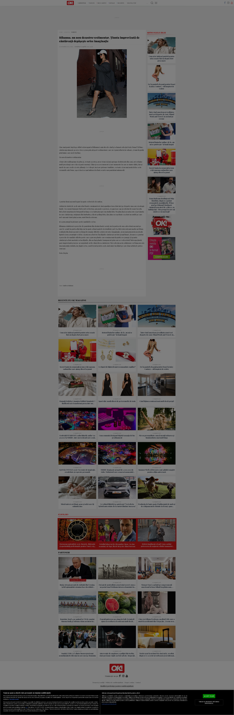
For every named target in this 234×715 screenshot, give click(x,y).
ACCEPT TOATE (209, 696)
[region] (117, 702)
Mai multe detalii (14, 699)
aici (26, 707)
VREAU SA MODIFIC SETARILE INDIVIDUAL (209, 702)
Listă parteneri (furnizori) (109, 704)
